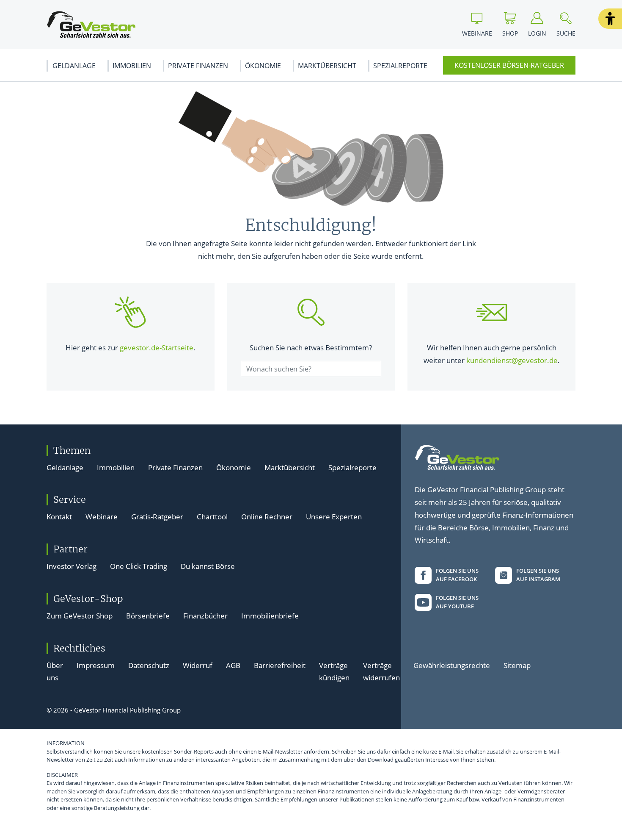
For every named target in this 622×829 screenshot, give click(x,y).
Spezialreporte (400, 65)
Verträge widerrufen (381, 671)
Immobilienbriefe (270, 616)
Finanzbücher (205, 616)
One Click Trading (138, 566)
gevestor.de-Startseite (156, 347)
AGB (233, 665)
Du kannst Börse (208, 566)
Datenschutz (148, 665)
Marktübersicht (327, 65)
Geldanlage (74, 65)
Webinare (101, 516)
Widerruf (197, 665)
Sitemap (517, 665)
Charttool (212, 516)
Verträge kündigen (334, 671)
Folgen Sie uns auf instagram (538, 575)
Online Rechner (266, 516)
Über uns (55, 671)
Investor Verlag (71, 566)
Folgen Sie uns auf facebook (457, 575)
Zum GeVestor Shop (80, 616)
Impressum (96, 665)
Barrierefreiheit (279, 665)
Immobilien (132, 65)
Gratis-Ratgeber (157, 516)
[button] (610, 18)
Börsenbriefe (148, 616)
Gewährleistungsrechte (451, 665)
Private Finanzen (198, 65)
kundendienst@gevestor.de (512, 360)
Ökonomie (263, 65)
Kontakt (59, 516)
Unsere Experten (334, 516)
